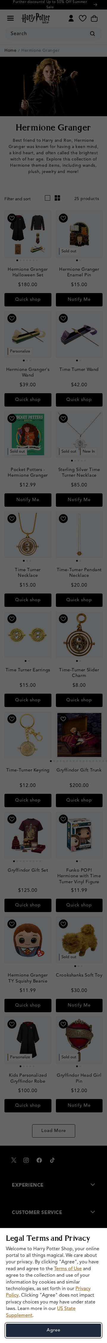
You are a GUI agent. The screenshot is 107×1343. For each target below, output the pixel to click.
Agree (53, 1330)
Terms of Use (68, 1269)
